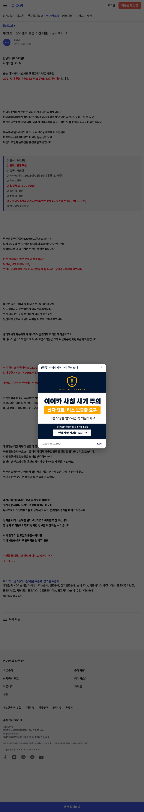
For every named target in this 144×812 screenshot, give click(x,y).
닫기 (99, 443)
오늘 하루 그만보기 (52, 443)
